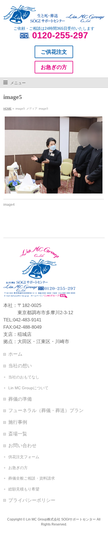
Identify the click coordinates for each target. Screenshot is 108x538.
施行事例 (17, 422)
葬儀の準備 (20, 399)
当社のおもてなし (23, 377)
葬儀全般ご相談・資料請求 (31, 478)
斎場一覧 (17, 434)
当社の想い (20, 365)
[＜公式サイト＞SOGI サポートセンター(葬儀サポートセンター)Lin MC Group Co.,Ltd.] (54, 17)
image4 (9, 205)
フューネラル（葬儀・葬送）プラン (46, 410)
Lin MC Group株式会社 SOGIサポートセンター (61, 519)
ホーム (15, 354)
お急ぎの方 (18, 467)
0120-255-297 (60, 35)
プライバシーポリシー (31, 500)
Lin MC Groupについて (28, 388)
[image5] (53, 154)
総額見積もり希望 (23, 489)
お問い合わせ (22, 445)
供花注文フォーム (23, 457)
